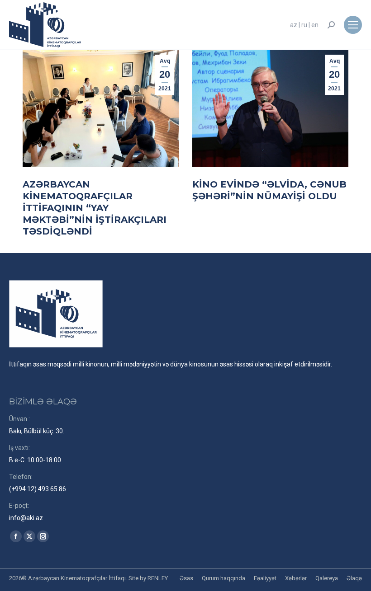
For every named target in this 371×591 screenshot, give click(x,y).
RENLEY (157, 578)
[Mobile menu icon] (353, 25)
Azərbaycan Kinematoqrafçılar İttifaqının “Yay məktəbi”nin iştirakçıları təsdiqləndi (94, 208)
